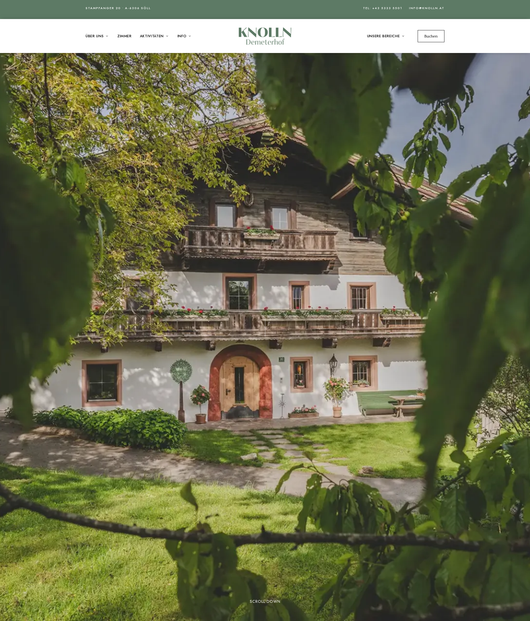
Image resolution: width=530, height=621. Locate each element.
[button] (431, 36)
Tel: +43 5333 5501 (382, 8)
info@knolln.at (426, 8)
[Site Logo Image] (265, 36)
